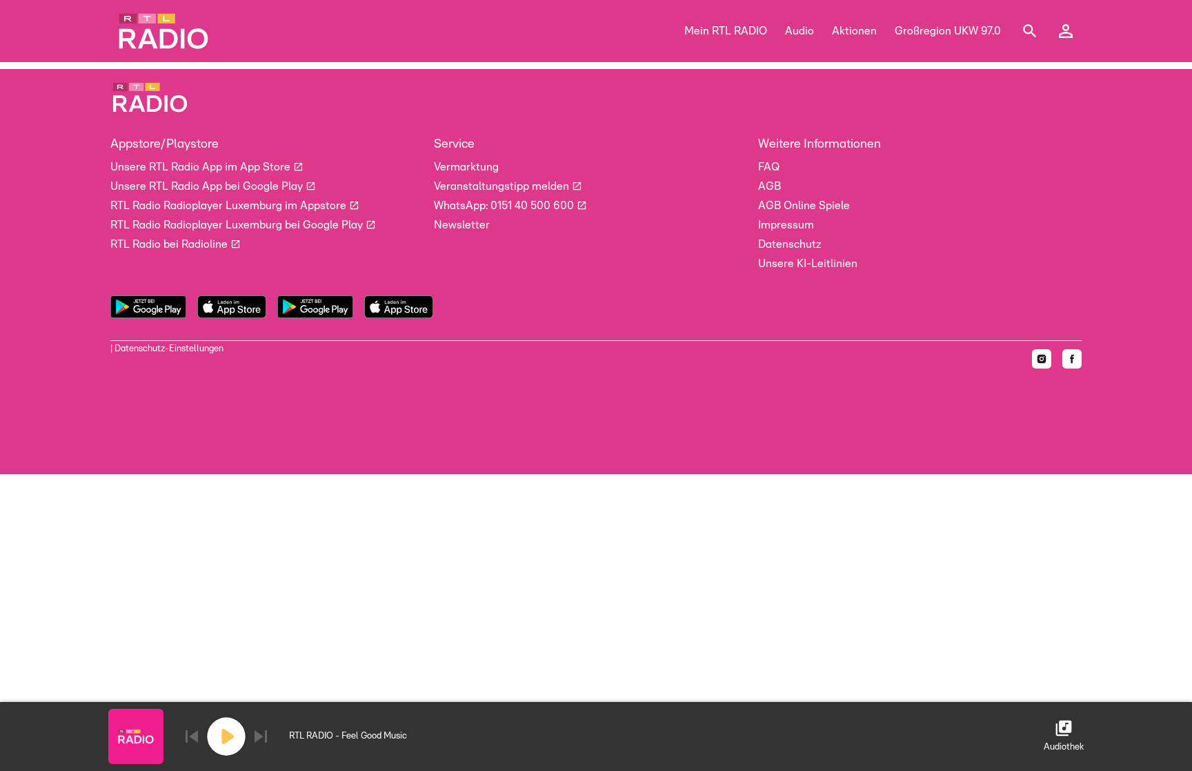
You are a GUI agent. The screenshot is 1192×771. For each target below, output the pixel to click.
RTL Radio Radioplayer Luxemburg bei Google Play (238, 225)
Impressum (786, 225)
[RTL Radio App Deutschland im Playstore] (148, 306)
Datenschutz (790, 244)
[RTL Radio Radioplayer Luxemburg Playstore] (315, 306)
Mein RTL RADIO (725, 31)
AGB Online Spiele (804, 205)
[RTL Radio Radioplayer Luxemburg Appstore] (398, 306)
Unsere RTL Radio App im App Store (201, 167)
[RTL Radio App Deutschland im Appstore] (231, 306)
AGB (769, 186)
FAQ (768, 167)
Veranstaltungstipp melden (503, 186)
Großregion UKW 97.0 (948, 31)
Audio (799, 31)
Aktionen (854, 31)
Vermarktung (466, 167)
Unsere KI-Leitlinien (807, 263)
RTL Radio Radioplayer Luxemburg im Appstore (229, 205)
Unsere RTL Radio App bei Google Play (208, 186)
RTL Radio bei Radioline (170, 244)
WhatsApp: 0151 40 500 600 (505, 205)
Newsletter (462, 225)
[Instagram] (1041, 359)
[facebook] (1072, 359)
